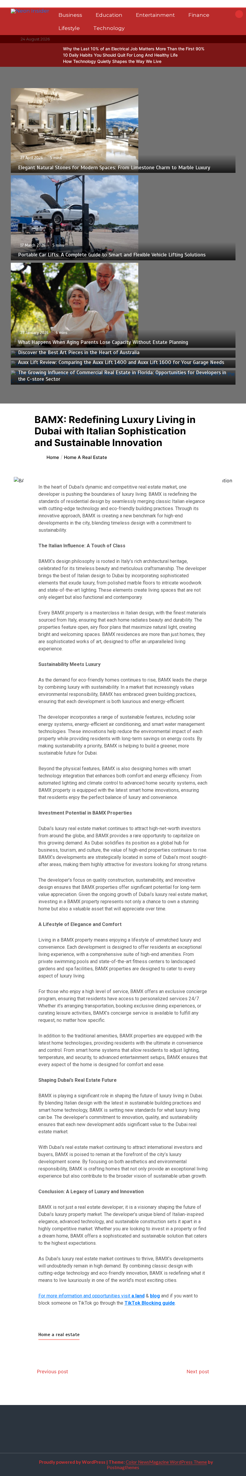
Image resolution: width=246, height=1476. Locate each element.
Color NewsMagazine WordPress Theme (166, 1462)
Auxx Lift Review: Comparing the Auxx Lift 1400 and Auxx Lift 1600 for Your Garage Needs (121, 362)
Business (70, 15)
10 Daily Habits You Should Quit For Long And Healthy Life (120, 55)
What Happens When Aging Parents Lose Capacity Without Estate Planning (103, 342)
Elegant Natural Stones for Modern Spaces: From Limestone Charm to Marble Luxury (114, 167)
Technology (108, 28)
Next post (198, 1371)
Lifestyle (69, 28)
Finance (198, 15)
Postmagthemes (123, 1467)
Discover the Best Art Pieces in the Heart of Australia (79, 352)
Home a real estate (59, 1335)
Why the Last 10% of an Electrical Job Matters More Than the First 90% (134, 48)
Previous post (52, 1371)
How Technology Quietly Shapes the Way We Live (112, 61)
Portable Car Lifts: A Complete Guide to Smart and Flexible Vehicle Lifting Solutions (112, 254)
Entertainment (155, 15)
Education (109, 15)
